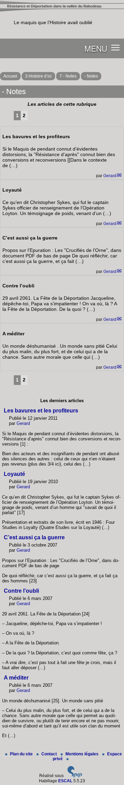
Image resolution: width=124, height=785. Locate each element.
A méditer (16, 678)
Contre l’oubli (21, 591)
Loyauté (14, 474)
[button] (116, 47)
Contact (49, 754)
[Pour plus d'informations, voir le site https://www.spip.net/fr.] (75, 776)
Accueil (10, 76)
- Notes (91, 76)
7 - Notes (68, 76)
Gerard (109, 175)
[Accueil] (62, 10)
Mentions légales (82, 754)
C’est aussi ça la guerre (34, 537)
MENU (95, 48)
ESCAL (65, 780)
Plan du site (22, 754)
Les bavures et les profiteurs (41, 411)
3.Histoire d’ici (38, 76)
